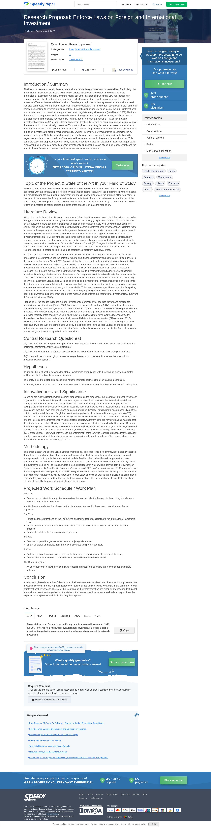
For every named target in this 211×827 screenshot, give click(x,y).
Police (149, 144)
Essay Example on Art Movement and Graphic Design (53, 734)
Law (71, 49)
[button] (39, 4)
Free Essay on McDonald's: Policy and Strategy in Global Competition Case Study (66, 723)
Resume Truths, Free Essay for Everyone (48, 752)
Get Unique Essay (177, 4)
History (160, 183)
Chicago (65, 615)
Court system (154, 131)
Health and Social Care (167, 189)
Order (82, 794)
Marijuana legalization (158, 150)
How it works (112, 794)
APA (29, 615)
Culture (147, 189)
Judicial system (155, 137)
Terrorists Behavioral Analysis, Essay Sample (49, 746)
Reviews (100, 794)
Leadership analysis (154, 171)
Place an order (173, 780)
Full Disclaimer (52, 814)
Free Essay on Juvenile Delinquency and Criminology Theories (57, 729)
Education (173, 183)
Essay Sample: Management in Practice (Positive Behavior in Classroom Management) (68, 757)
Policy (172, 171)
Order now (122, 165)
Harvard (51, 615)
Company (148, 177)
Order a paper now (122, 662)
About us (125, 794)
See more (164, 157)
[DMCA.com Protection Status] (91, 812)
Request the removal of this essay (51, 699)
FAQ (145, 794)
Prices (90, 794)
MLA (39, 615)
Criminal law (153, 124)
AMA (97, 615)
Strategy (148, 183)
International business (87, 49)
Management (164, 177)
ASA (77, 615)
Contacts (136, 794)
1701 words (76, 59)
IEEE (87, 615)
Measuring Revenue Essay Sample (45, 740)
